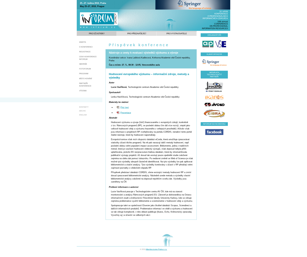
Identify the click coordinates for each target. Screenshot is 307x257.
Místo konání (85, 78)
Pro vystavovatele (176, 33)
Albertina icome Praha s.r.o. (156, 249)
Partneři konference (85, 84)
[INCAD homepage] (214, 104)
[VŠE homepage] (221, 44)
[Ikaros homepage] (214, 97)
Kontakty (83, 107)
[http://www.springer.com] (192, 5)
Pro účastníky (97, 33)
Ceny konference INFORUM (88, 58)
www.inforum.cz (98, 27)
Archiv (82, 111)
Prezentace (125, 112)
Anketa (82, 42)
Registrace (85, 52)
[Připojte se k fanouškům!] (214, 132)
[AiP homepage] (208, 44)
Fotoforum (85, 69)
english (83, 115)
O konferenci (86, 47)
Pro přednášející (136, 33)
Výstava (83, 91)
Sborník (83, 64)
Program (83, 74)
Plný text (124, 107)
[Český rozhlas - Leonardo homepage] (214, 86)
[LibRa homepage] (214, 113)
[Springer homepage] (214, 62)
